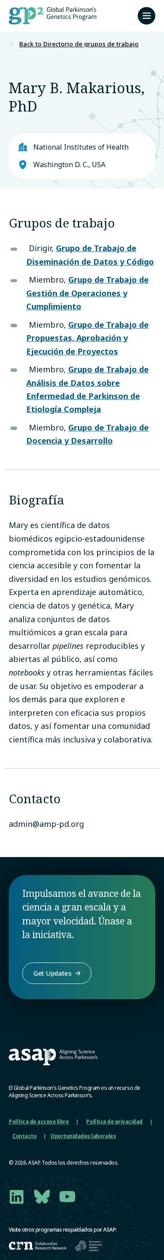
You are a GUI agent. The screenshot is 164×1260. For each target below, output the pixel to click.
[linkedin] (16, 1196)
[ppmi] (88, 1246)
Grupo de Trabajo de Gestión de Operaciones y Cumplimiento (87, 293)
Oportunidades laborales (83, 1136)
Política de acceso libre (39, 1121)
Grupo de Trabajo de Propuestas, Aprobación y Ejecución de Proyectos (87, 338)
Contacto (24, 1136)
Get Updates (52, 973)
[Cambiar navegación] (146, 15)
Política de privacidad (114, 1121)
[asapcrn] (37, 1246)
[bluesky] (42, 1196)
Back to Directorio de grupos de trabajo (79, 44)
